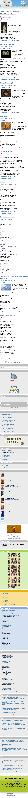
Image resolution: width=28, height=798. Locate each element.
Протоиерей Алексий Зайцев (8, 424)
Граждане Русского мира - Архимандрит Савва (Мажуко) (13, 760)
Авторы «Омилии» (9, 11)
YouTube (5, 467)
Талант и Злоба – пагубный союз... (9, 745)
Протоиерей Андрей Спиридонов (8, 425)
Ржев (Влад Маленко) (6, 744)
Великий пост (4, 116)
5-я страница (5, 598)
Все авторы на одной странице (9, 604)
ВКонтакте (6, 465)
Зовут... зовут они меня (6, 625)
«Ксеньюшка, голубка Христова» (11, 486)
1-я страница (5, 593)
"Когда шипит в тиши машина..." (8, 639)
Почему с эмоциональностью (8, 683)
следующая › (13, 362)
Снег (3, 642)
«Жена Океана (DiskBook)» (10, 519)
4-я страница (5, 597)
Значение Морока (5, 666)
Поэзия (3, 20)
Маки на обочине (5, 721)
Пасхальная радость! (7, 44)
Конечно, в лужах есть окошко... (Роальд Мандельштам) (13, 741)
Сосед (3, 630)
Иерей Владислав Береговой (8, 431)
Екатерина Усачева (6, 455)
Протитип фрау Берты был (7, 671)
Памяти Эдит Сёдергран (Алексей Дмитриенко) (11, 723)
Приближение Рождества (8, 315)
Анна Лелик (4, 459)
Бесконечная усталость (7, 217)
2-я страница (5, 594)
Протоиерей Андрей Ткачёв (7, 427)
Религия (8, 20)
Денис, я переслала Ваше (7, 656)
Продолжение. (5, 676)
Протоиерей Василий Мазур (7, 428)
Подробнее (4, 40)
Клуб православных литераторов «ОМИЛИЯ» (15, 781)
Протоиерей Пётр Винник (7, 417)
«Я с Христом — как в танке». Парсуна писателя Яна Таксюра (14, 766)
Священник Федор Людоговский (8, 420)
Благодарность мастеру (7, 661)
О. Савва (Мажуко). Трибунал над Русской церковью (12, 765)
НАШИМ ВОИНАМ (5, 644)
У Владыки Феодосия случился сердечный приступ (12, 720)
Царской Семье (5, 622)
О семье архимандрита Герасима (9, 680)
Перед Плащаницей (6, 83)
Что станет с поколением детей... (8, 613)
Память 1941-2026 (5, 637)
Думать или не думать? (7, 710)
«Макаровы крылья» (9, 492)
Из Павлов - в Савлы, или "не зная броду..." (11, 615)
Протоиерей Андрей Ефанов (8, 423)
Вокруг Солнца (5, 620)
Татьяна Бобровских (6, 456)
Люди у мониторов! (6, 151)
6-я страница (5, 600)
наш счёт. (14, 383)
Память (2, 182)
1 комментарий (12, 176)
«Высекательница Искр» (10, 512)
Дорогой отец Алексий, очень (8, 663)
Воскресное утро (5, 17)
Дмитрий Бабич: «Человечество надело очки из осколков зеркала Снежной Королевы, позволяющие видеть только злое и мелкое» (14, 698)
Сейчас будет (5, 673)
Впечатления (4, 678)
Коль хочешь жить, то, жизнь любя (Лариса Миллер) (12, 740)
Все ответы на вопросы (7, 414)
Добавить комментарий (14, 40)
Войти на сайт (14, 407)
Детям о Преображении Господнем (9, 610)
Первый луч (4, 627)
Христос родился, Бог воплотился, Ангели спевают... (14, 277)
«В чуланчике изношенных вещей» (12, 499)
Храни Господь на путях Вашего (8, 668)
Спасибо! (4, 654)
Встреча (3, 244)
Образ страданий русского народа (9, 727)
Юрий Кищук (16, 11)
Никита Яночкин (5, 453)
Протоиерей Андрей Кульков (8, 421)
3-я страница (5, 596)
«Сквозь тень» (8, 505)
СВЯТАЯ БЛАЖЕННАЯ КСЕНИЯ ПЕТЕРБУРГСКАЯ (12, 685)
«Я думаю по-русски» (9, 480)
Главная (2, 11)
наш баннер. (23, 384)
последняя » (19, 362)
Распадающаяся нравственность (9, 712)
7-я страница (5, 601)
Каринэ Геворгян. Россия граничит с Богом (10, 764)
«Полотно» (7, 474)
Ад (2, 632)
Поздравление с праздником (8, 688)
